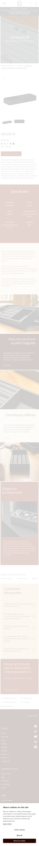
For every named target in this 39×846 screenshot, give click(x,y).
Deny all (19, 835)
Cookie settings (19, 830)
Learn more (7, 824)
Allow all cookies (19, 841)
